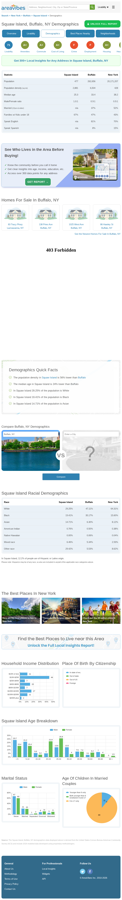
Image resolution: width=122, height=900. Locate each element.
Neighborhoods (108, 33)
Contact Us (9, 889)
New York (16, 16)
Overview (11, 33)
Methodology (10, 874)
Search (4, 16)
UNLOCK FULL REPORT (103, 24)
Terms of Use (11, 879)
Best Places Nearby (80, 33)
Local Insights (48, 868)
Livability (102, 7)
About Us (9, 868)
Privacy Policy (11, 884)
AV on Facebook (90, 871)
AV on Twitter (82, 871)
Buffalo (27, 16)
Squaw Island (40, 16)
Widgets (46, 874)
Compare (61, 477)
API (44, 879)
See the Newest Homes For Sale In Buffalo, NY (98, 234)
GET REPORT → (38, 181)
